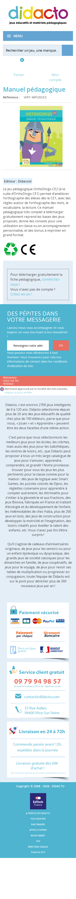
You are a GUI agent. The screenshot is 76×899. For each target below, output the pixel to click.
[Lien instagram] (53, 383)
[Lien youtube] (41, 383)
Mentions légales (38, 846)
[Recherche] (67, 50)
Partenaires (38, 824)
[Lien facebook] (28, 383)
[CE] (28, 256)
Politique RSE (38, 818)
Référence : (12, 97)
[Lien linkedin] (66, 383)
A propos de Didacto (38, 813)
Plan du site (38, 852)
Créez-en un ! (21, 294)
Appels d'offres (38, 829)
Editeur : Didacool (17, 181)
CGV (38, 841)
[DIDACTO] (38, 15)
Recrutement (38, 835)
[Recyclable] (11, 256)
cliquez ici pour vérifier (18, 392)
